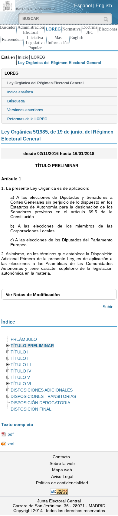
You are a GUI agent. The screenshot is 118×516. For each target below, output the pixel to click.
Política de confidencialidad (62, 482)
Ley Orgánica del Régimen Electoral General (45, 83)
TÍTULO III (21, 365)
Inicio (23, 57)
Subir (108, 306)
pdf (11, 434)
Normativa (71, 29)
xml (11, 443)
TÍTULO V (20, 377)
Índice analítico (20, 92)
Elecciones (108, 29)
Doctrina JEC (89, 30)
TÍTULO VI (21, 384)
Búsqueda (16, 101)
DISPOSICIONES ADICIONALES (42, 390)
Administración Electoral (31, 30)
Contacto (61, 456)
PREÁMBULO (24, 339)
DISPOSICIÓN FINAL (31, 409)
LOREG (53, 29)
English (104, 5)
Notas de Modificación (33, 294)
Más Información (58, 40)
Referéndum (12, 39)
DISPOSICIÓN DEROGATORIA (40, 403)
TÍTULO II (20, 358)
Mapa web (62, 469)
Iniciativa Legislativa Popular (35, 42)
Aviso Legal (62, 476)
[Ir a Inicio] (29, 5)
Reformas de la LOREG (27, 119)
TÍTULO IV (21, 371)
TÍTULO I (19, 352)
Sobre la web (62, 463)
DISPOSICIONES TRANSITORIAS (43, 396)
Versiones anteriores (25, 110)
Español (83, 5)
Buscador (8, 27)
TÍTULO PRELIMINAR (32, 345)
